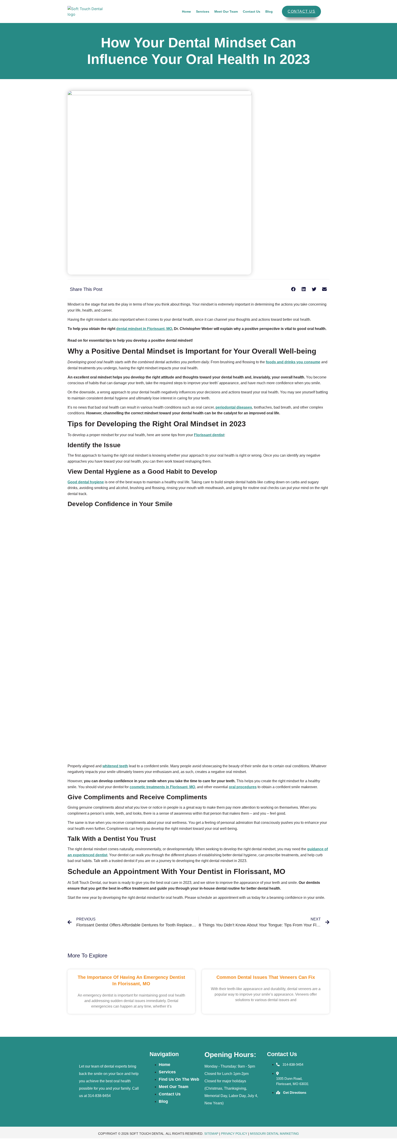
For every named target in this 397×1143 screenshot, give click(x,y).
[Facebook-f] (272, 1105)
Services (202, 11)
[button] (293, 289)
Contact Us (251, 11)
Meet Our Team (226, 11)
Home (186, 11)
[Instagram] (286, 1105)
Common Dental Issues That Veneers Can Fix (265, 977)
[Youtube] (300, 1105)
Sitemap (211, 1133)
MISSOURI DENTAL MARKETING (274, 1133)
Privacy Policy (234, 1133)
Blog (269, 11)
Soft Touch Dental (108, 1054)
